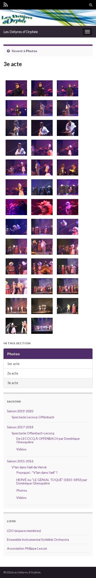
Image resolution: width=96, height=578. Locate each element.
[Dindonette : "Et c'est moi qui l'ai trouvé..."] (67, 247)
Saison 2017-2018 (20, 427)
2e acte (12, 373)
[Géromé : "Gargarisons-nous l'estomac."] (15, 108)
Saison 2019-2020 (20, 411)
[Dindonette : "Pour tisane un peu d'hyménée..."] (67, 227)
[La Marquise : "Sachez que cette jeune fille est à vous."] (15, 266)
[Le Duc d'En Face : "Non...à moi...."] (41, 266)
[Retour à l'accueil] (48, 18)
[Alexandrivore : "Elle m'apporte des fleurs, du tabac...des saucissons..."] (41, 108)
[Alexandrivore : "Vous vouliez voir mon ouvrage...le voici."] (41, 247)
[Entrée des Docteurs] (41, 187)
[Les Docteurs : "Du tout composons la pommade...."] (67, 187)
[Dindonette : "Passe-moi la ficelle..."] (67, 148)
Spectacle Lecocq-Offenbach (33, 417)
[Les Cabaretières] (41, 306)
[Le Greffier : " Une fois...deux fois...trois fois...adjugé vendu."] (15, 286)
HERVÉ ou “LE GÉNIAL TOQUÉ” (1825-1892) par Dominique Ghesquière (51, 481)
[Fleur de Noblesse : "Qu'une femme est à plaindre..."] (41, 207)
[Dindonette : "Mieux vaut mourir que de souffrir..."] (41, 227)
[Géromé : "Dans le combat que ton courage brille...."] (67, 88)
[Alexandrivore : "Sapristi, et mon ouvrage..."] (41, 128)
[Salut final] (41, 326)
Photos (31, 51)
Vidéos (21, 449)
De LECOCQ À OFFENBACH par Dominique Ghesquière (48, 440)
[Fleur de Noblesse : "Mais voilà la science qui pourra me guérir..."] (67, 207)
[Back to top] (85, 567)
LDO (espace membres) (24, 531)
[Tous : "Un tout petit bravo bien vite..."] (41, 286)
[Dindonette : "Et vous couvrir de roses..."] (41, 167)
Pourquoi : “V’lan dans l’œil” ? (37, 472)
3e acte (12, 383)
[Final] (67, 286)
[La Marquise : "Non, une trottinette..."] (67, 266)
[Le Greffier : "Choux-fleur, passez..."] (15, 247)
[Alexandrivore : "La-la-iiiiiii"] (15, 128)
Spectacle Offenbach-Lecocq (33, 433)
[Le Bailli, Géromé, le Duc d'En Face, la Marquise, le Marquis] (67, 306)
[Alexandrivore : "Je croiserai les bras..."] (15, 148)
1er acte (13, 364)
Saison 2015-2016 (20, 461)
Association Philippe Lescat (27, 548)
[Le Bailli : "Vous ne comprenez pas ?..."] (67, 167)
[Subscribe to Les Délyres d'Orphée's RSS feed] (5, 3)
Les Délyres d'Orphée (20, 31)
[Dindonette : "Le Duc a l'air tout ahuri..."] (15, 227)
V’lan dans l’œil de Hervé (29, 467)
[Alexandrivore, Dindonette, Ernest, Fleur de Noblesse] (15, 326)
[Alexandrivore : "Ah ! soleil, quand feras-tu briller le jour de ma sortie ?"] (67, 108)
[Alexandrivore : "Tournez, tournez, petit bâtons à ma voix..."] (67, 128)
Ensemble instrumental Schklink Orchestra (38, 539)
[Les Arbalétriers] (15, 306)
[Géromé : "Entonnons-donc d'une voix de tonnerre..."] (15, 88)
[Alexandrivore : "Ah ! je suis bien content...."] (15, 167)
